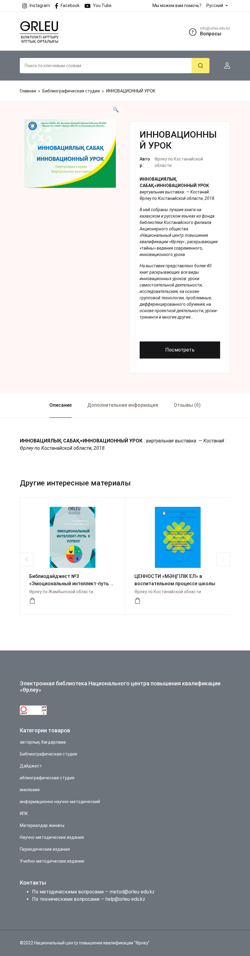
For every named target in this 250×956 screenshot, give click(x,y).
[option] (70, 153)
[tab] (60, 405)
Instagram (40, 5)
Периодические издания (45, 849)
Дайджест (31, 765)
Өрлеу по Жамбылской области (61, 591)
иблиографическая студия (47, 777)
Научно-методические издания (52, 837)
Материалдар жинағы (42, 825)
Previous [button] (27, 559)
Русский (214, 5)
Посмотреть (180, 350)
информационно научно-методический (60, 801)
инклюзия (30, 789)
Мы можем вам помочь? (177, 5)
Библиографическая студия (71, 90)
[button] (224, 66)
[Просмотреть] (32, 600)
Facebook (70, 5)
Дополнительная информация (122, 405)
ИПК (24, 813)
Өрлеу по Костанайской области (167, 591)
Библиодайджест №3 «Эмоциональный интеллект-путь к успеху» (71, 583)
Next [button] (223, 559)
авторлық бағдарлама (43, 742)
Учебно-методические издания (52, 861)
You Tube (102, 5)
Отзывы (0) (187, 405)
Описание (60, 405)
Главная (28, 90)
